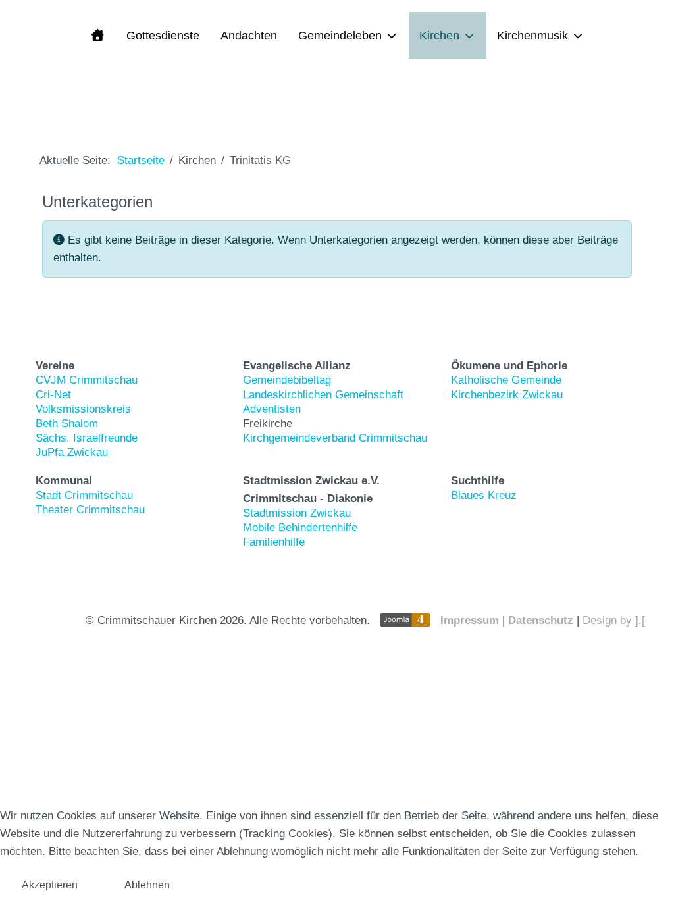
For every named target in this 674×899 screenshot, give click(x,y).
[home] (97, 35)
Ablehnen (147, 884)
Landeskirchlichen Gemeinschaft (323, 394)
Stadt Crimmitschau (84, 495)
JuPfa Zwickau (72, 452)
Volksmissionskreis (83, 409)
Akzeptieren (50, 884)
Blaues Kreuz (484, 495)
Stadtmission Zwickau (297, 513)
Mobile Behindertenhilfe (300, 527)
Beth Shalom (67, 423)
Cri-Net (53, 394)
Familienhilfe (274, 542)
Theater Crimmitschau (90, 509)
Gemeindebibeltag (287, 380)
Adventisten (272, 409)
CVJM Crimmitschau (87, 380)
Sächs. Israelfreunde (87, 438)
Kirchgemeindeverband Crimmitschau (335, 438)
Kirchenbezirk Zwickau (507, 394)
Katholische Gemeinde (506, 380)
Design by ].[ (614, 620)
